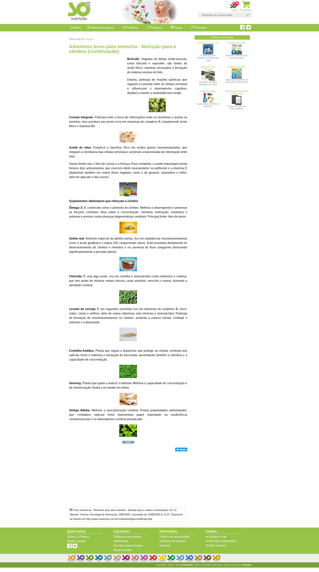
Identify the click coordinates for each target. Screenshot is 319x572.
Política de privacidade (174, 536)
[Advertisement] (304, 286)
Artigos (89, 38)
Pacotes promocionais (128, 545)
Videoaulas (120, 541)
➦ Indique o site (216, 536)
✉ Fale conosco (216, 545)
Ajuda (178, 27)
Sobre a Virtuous (78, 536)
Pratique (156, 27)
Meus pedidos (122, 550)
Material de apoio (101, 27)
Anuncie (165, 545)
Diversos (200, 27)
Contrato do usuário (172, 541)
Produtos (131, 27)
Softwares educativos (127, 536)
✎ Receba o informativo (221, 541)
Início (77, 27)
